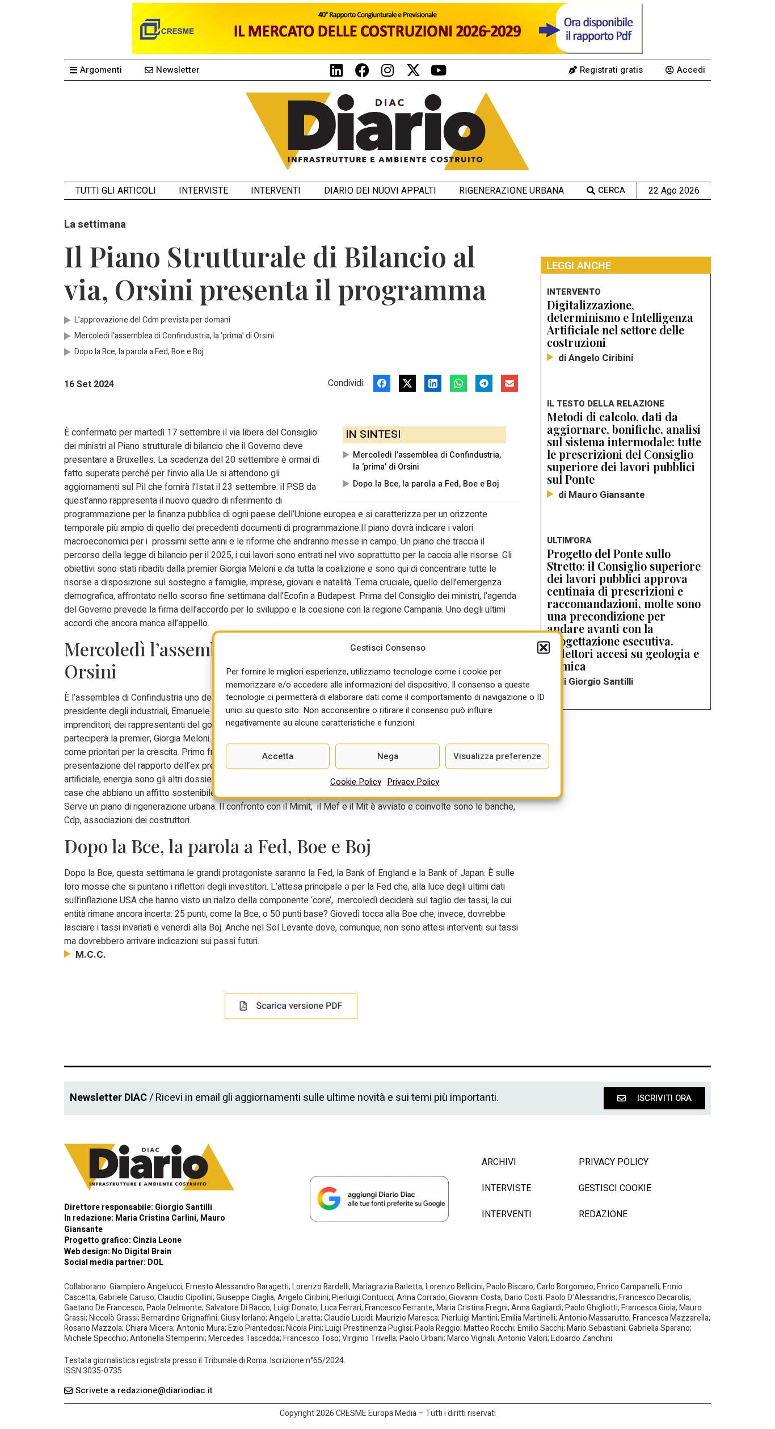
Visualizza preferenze (497, 756)
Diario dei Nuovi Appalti (380, 190)
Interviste (203, 190)
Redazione (603, 1214)
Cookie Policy (355, 781)
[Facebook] (362, 70)
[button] (543, 647)
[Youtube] (439, 70)
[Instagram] (388, 70)
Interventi (276, 190)
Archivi (499, 1162)
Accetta (277, 756)
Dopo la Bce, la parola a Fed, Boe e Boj (426, 484)
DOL (155, 1262)
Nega (387, 756)
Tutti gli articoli (115, 190)
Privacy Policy (413, 781)
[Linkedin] (337, 70)
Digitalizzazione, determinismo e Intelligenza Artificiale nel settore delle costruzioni (620, 323)
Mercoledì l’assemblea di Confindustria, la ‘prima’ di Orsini (427, 461)
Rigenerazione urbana (511, 190)
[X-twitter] (413, 70)
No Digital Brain (141, 1252)
